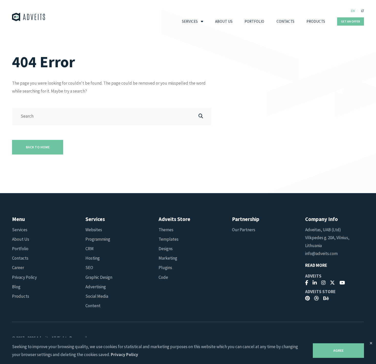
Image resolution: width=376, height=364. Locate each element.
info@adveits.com (321, 253)
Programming (97, 239)
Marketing (168, 258)
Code (163, 277)
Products (315, 21)
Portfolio (254, 21)
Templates (169, 239)
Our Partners (243, 230)
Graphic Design (98, 277)
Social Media (96, 296)
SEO (89, 267)
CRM (89, 248)
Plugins (165, 267)
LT (362, 10)
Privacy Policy (24, 277)
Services (190, 21)
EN (353, 10)
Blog (16, 287)
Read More (316, 265)
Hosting (92, 258)
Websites (93, 230)
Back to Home (38, 147)
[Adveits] (28, 17)
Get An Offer (350, 21)
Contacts (285, 21)
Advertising (95, 287)
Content (93, 305)
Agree (338, 350)
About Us (224, 21)
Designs (166, 248)
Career (18, 267)
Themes (166, 230)
